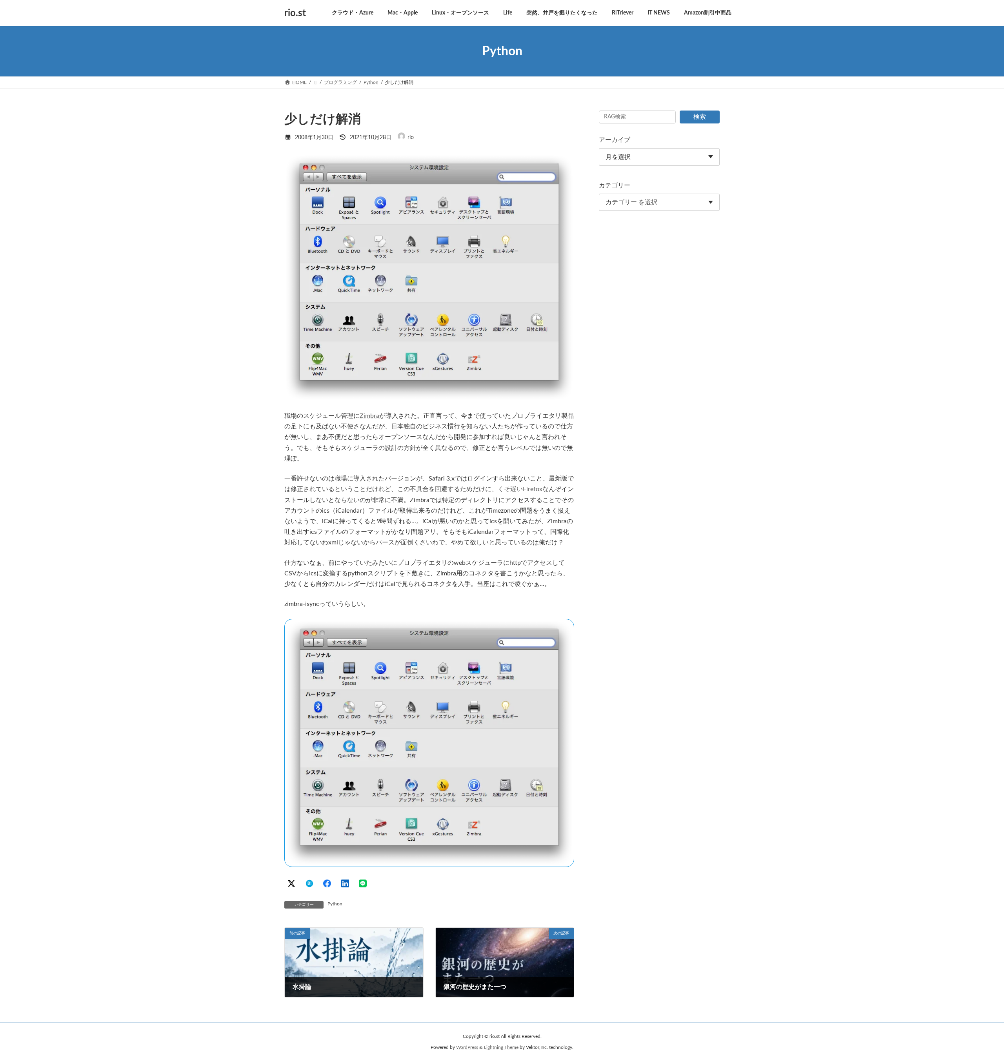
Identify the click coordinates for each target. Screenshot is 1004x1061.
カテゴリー (614, 185)
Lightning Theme (501, 1047)
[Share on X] (291, 883)
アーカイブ (614, 140)
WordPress (467, 1047)
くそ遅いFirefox (520, 489)
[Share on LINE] (363, 883)
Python (334, 903)
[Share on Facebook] (327, 883)
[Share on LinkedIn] (345, 883)
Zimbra (369, 416)
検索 (699, 117)
